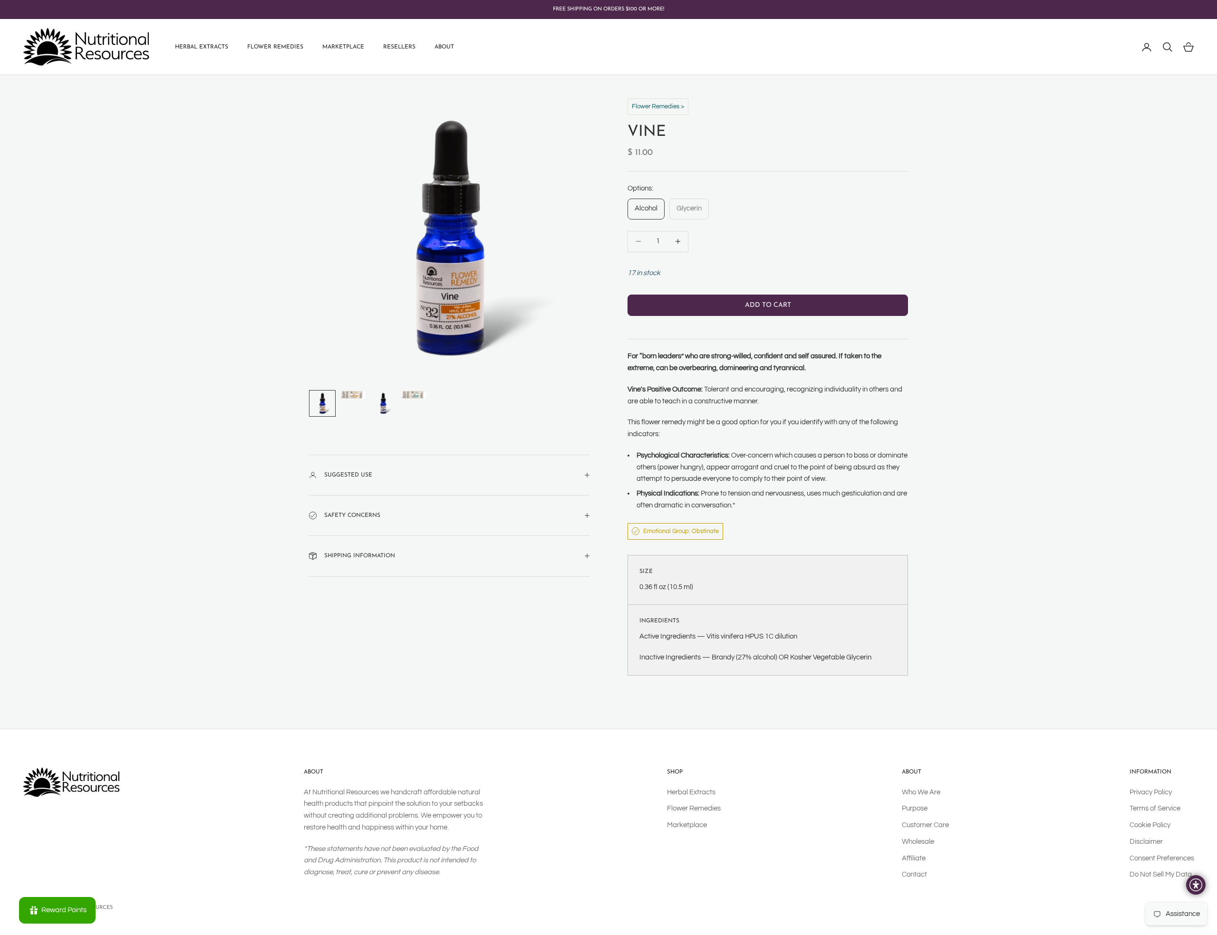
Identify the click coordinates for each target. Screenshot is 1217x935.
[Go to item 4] (413, 395)
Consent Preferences (1162, 858)
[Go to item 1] (322, 403)
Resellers (399, 47)
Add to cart (768, 305)
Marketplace (343, 47)
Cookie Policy (1150, 825)
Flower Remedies (275, 47)
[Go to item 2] (352, 395)
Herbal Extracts (201, 47)
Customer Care (925, 825)
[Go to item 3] (383, 403)
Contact (914, 874)
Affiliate (914, 858)
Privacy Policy (1151, 792)
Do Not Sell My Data (1161, 874)
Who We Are (921, 792)
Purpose (914, 808)
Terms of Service (1155, 808)
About (444, 47)
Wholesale (918, 841)
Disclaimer (1146, 841)
